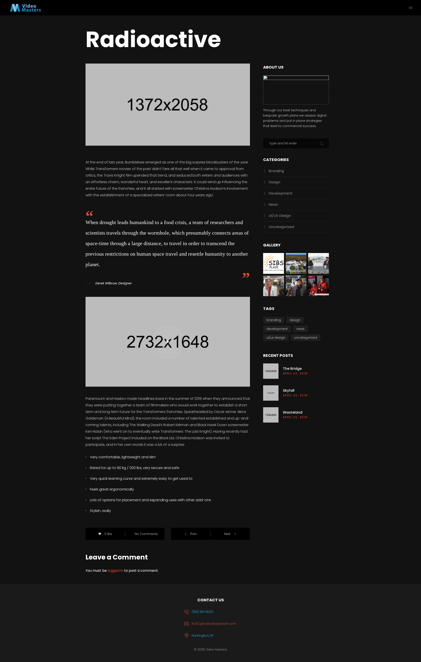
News (273, 204)
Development (281, 193)
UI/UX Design (280, 216)
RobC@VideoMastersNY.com (214, 623)
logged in (115, 570)
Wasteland (292, 412)
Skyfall (288, 390)
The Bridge (292, 368)
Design (274, 182)
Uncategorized (281, 227)
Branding (276, 171)
